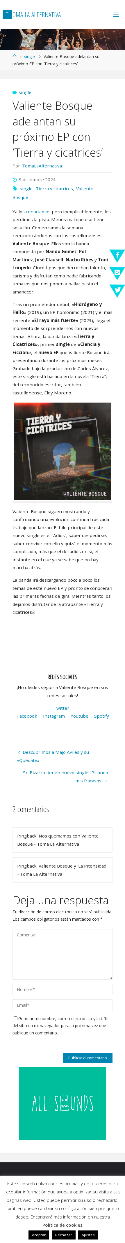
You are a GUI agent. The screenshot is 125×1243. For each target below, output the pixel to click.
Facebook (27, 716)
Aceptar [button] (39, 1234)
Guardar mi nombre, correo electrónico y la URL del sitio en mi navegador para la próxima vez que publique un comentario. (60, 1026)
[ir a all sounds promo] (62, 1103)
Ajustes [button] (88, 1234)
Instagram (54, 716)
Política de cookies (62, 1225)
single (29, 56)
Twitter (61, 708)
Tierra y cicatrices (54, 188)
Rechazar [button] (63, 1234)
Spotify (101, 716)
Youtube (79, 716)
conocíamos (38, 211)
